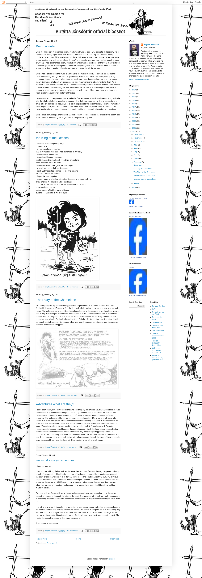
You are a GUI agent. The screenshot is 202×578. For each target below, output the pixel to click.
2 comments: (72, 447)
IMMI (154, 309)
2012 (134, 107)
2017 (134, 90)
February (138, 162)
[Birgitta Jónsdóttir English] (131, 204)
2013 (134, 104)
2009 (134, 117)
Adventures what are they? (55, 404)
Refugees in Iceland (157, 318)
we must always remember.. (56, 460)
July (136, 145)
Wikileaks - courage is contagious (156, 350)
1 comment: (71, 125)
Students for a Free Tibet (157, 326)
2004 (134, 188)
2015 (134, 97)
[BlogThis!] (87, 124)
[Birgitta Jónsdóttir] (138, 255)
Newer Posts (42, 539)
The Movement (158, 330)
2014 (134, 100)
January (137, 183)
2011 (134, 111)
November (138, 138)
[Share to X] (90, 124)
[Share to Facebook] (93, 124)
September (138, 141)
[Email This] (84, 124)
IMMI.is (131, 267)
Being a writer (46, 46)
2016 (134, 93)
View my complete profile (139, 79)
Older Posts (114, 539)
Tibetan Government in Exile (158, 336)
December (138, 134)
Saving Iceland (158, 322)
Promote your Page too (137, 257)
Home (78, 539)
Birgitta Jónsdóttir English (138, 198)
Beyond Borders (158, 306)
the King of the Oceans (52, 138)
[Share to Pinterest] (95, 124)
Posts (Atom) (52, 543)
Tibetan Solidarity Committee (156, 343)
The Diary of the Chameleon (56, 300)
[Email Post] (80, 125)
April (136, 155)
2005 (134, 131)
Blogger (112, 559)
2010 (134, 114)
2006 (134, 128)
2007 (134, 124)
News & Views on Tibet (158, 313)
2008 (134, 121)
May (136, 152)
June (136, 148)
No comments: (72, 287)
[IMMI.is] (138, 293)
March (136, 159)
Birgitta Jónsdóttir (151, 45)
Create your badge (136, 206)
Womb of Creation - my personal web (157, 357)
